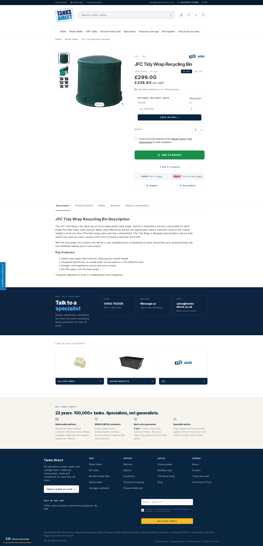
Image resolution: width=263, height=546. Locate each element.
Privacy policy (161, 541)
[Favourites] (189, 15)
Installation (129, 476)
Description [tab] (63, 205)
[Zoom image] (122, 104)
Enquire (153, 185)
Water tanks (95, 464)
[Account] (196, 15)
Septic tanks (95, 482)
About (195, 464)
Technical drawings (134, 482)
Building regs (165, 470)
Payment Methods (133, 488)
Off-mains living (166, 476)
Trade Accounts (94, 2)
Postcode (142, 103)
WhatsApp (78, 2)
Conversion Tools (201, 482)
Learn (159, 176)
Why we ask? (195, 98)
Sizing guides (165, 464)
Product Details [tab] (84, 205)
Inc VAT (198, 71)
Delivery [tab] (115, 205)
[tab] (63, 58)
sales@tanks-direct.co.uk (161, 2)
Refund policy (194, 541)
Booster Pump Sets (99, 476)
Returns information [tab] (137, 205)
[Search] (171, 15)
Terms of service (210, 541)
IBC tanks (94, 470)
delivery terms (178, 139)
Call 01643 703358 (189, 2)
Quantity (139, 129)
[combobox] (127, 15)
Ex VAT (186, 71)
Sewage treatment (99, 488)
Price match (189, 185)
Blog (160, 482)
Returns (127, 470)
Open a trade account (61, 489)
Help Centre (61, 2)
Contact (196, 470)
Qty (190, 103)
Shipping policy (177, 541)
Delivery (128, 464)
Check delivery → (169, 117)
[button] (203, 15)
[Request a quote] (181, 15)
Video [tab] (101, 205)
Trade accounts (200, 476)
